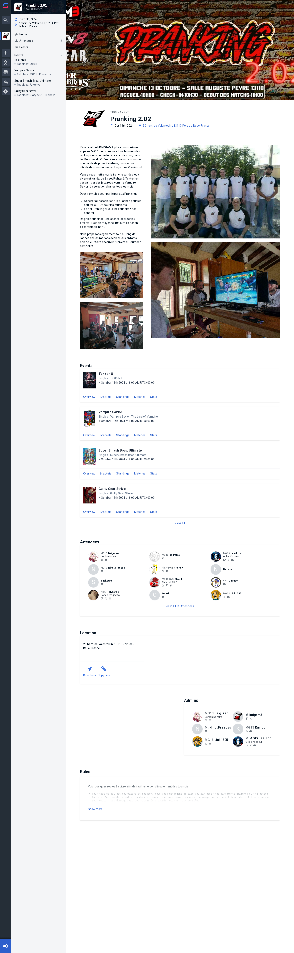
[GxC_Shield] (167, 585)
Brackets (105, 396)
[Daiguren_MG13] (102, 559)
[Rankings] (6, 63)
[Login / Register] (5, 946)
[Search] (6, 20)
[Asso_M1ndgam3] (250, 718)
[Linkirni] (224, 596)
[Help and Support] (6, 91)
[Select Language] (6, 82)
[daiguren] (106, 560)
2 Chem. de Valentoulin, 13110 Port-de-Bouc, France (176, 125)
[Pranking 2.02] (5, 36)
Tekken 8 (106, 374)
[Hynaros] (106, 598)
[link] (106, 559)
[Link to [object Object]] (94, 556)
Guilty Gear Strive (112, 489)
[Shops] (6, 72)
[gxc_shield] (171, 585)
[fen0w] (167, 571)
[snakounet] (102, 584)
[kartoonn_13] (246, 731)
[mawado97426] (224, 584)
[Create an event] (6, 53)
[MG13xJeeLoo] (224, 559)
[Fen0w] (163, 571)
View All (180, 523)
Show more (95, 809)
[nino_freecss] (102, 571)
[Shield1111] (163, 585)
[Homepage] (5, 5)
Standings (122, 396)
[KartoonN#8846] (250, 731)
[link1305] (228, 597)
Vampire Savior (110, 412)
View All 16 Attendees (180, 606)
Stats (153, 396)
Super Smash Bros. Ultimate (120, 450)
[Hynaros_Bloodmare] (102, 598)
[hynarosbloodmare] (110, 598)
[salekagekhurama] (163, 558)
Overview (89, 396)
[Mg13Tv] (246, 718)
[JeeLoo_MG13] (228, 559)
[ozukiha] (163, 597)
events (19, 55)
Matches (139, 396)
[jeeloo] (232, 560)
